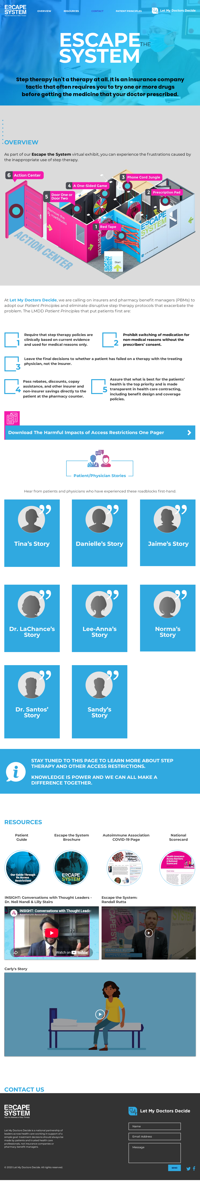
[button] (121, 235)
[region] (32, 536)
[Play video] (100, 1014)
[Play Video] (149, 933)
